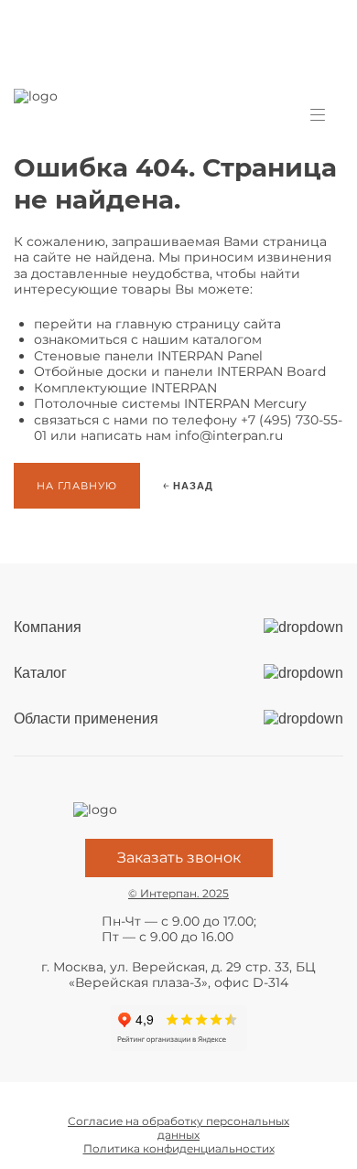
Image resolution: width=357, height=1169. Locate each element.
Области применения (86, 718)
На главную (77, 485)
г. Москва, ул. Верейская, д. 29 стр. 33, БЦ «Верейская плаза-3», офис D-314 (178, 976)
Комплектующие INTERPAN (125, 388)
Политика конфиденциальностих (179, 1148)
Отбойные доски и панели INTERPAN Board (180, 371)
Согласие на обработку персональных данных (178, 1128)
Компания (47, 627)
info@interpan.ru (229, 435)
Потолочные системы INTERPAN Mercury (170, 403)
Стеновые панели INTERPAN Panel (148, 356)
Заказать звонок (179, 857)
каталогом (227, 339)
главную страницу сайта (198, 324)
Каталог (40, 673)
